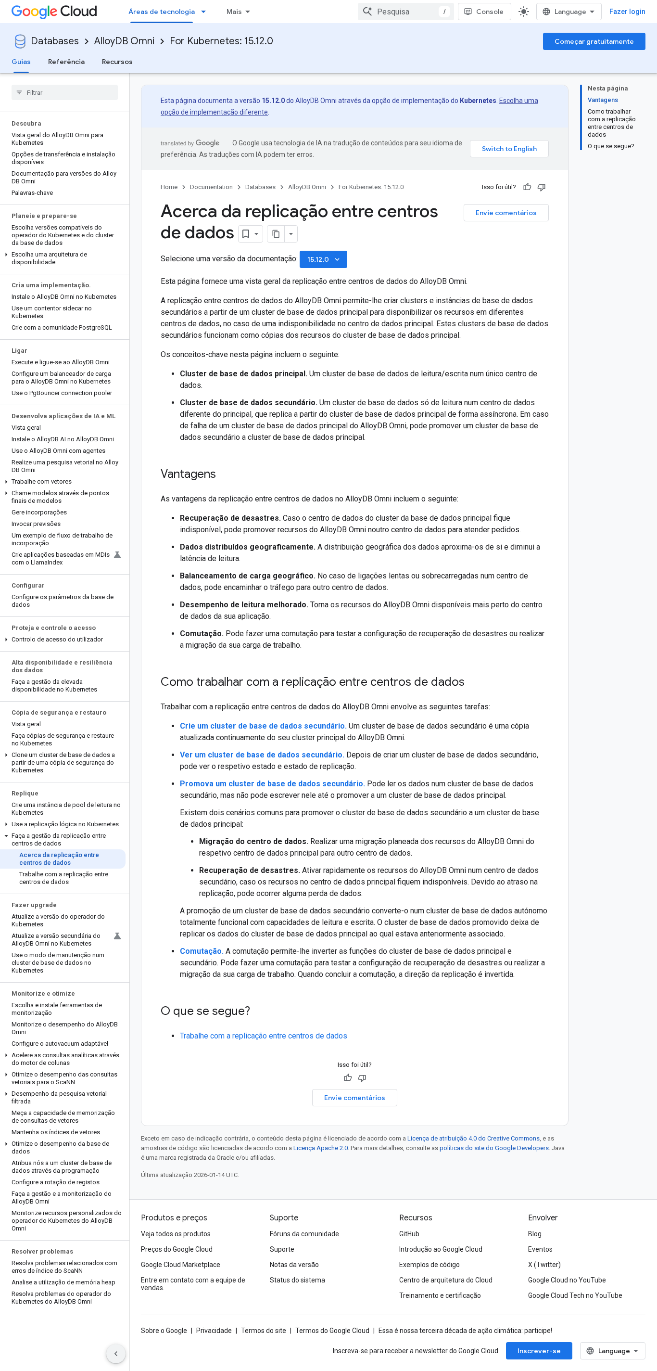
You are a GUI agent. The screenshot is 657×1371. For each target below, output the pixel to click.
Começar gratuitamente (594, 41)
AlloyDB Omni (124, 41)
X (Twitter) (544, 1264)
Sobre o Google (164, 1330)
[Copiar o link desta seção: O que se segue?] (259, 1012)
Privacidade (214, 1330)
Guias (21, 61)
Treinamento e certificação (440, 1295)
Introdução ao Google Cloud (440, 1249)
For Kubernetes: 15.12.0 (221, 41)
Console (490, 11)
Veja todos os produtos (176, 1234)
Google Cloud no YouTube (567, 1280)
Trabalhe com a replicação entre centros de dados (263, 1035)
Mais (234, 11)
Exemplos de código (429, 1264)
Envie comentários (506, 212)
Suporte (282, 1249)
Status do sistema (297, 1280)
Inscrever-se (539, 1350)
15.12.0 (324, 259)
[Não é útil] (541, 187)
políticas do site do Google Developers (494, 1148)
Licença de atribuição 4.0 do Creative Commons (473, 1138)
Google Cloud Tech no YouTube (575, 1295)
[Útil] (527, 187)
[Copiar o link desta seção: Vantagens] (225, 475)
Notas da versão (294, 1264)
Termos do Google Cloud (332, 1330)
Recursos (117, 61)
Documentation (211, 187)
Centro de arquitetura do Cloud (446, 1280)
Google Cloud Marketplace (180, 1264)
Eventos (540, 1249)
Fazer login (627, 11)
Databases (55, 41)
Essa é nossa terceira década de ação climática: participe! (465, 1330)
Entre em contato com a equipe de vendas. (193, 1284)
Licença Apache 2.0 (320, 1148)
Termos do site (263, 1330)
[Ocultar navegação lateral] (116, 1353)
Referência (66, 61)
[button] (63, 258)
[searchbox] (65, 92)
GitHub (409, 1234)
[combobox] (406, 11)
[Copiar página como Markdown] (276, 234)
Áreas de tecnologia (161, 11)
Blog (535, 1234)
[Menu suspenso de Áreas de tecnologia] (206, 11)
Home (169, 187)
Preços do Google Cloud (177, 1249)
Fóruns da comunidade (304, 1234)
